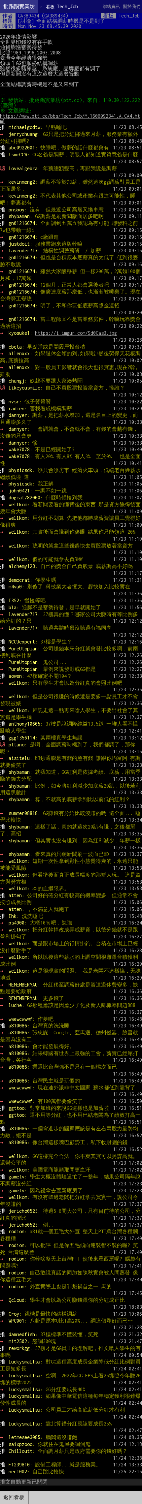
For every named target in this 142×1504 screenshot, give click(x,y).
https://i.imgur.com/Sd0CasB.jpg (76, 333)
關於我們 (131, 6)
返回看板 (13, 1497)
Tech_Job (62, 6)
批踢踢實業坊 (19, 6)
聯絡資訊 (111, 6)
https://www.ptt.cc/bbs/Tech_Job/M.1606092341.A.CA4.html (70, 118)
